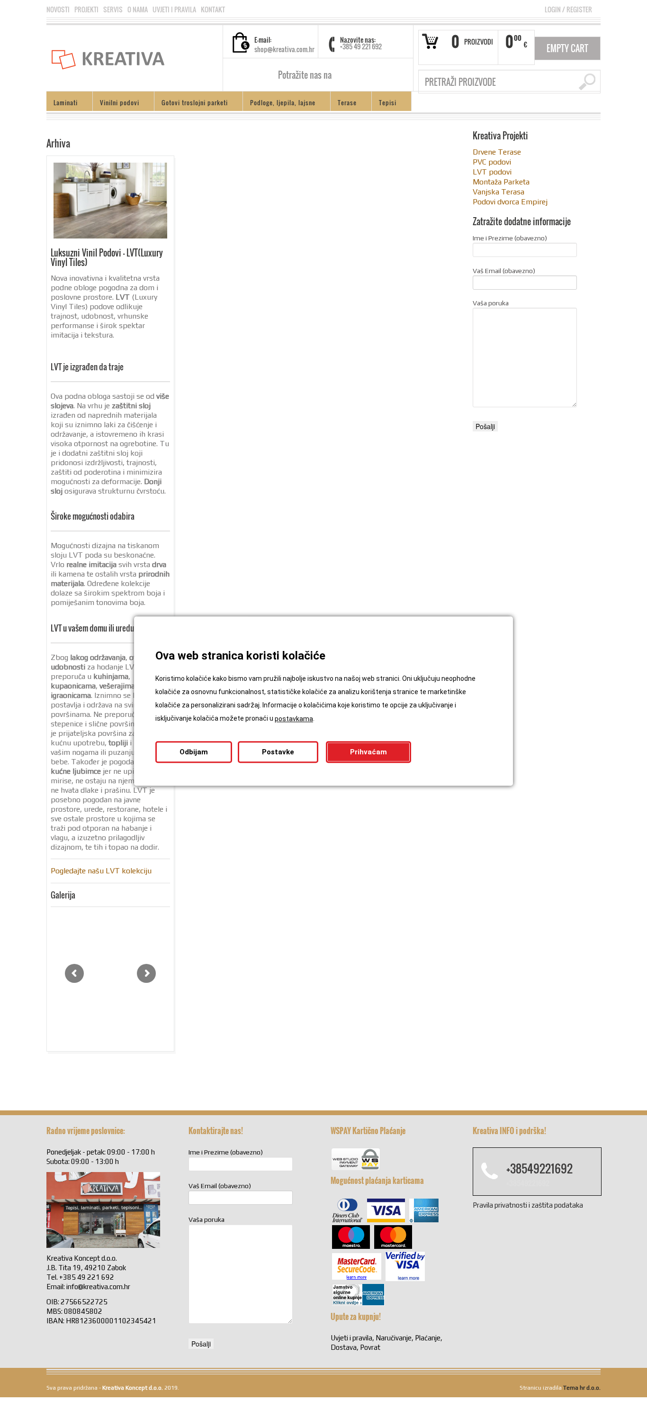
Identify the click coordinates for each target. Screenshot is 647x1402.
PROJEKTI (86, 9)
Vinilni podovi (116, 104)
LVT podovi (492, 171)
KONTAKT (213, 9)
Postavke (278, 752)
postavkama (294, 719)
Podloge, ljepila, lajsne (279, 104)
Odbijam (194, 752)
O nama (137, 9)
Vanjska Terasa (498, 191)
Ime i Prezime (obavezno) (510, 238)
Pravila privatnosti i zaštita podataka (528, 1205)
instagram (354, 75)
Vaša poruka (491, 303)
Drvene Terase (497, 151)
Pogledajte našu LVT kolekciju (101, 870)
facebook (342, 75)
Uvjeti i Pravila (174, 9)
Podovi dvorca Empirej (510, 201)
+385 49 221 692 (361, 46)
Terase (344, 104)
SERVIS (113, 9)
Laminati (62, 104)
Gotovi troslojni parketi (191, 104)
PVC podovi (492, 161)
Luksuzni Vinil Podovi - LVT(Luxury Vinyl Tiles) (107, 257)
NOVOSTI (58, 9)
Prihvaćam (368, 752)
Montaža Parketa (501, 181)
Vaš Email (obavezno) (504, 271)
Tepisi (384, 104)
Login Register (568, 9)
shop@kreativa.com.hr (284, 49)
